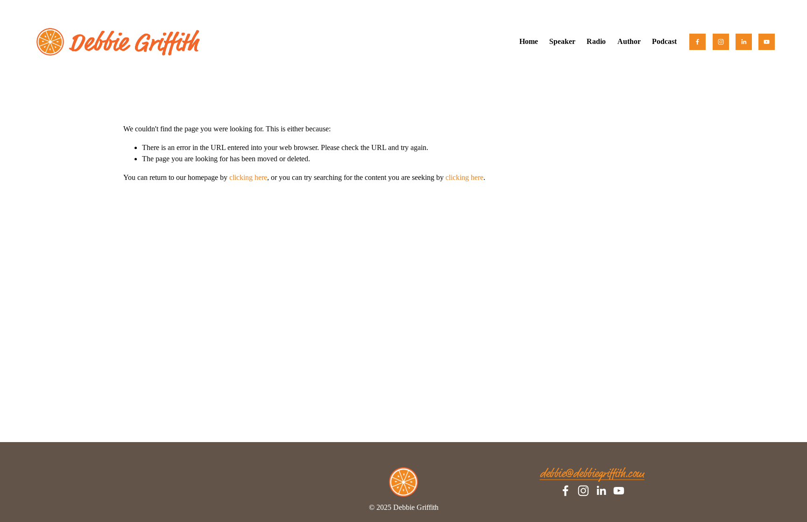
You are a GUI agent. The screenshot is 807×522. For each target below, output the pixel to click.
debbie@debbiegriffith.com (592, 474)
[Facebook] (697, 42)
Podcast (664, 41)
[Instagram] (721, 42)
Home (528, 41)
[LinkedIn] (744, 42)
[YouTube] (766, 42)
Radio (596, 41)
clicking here (248, 177)
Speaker (562, 41)
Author (629, 41)
